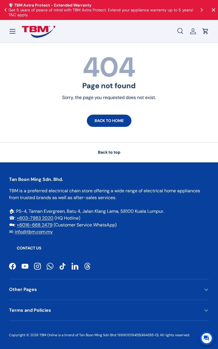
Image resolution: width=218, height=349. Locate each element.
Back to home (109, 120)
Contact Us (29, 248)
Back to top (109, 152)
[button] (205, 31)
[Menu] (12, 31)
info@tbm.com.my (34, 232)
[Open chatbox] (206, 338)
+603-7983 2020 (35, 218)
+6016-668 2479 (35, 225)
